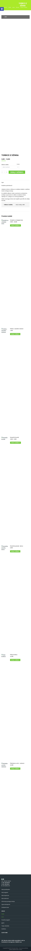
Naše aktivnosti (5, 898)
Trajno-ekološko (5, 926)
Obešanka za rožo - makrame (17, 763)
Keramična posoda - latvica (16, 546)
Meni (6, 16)
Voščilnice (3, 929)
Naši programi (4, 892)
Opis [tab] (2, 182)
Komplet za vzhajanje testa (16, 220)
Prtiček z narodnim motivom (16, 328)
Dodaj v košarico (16, 172)
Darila (2, 914)
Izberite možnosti (15, 225)
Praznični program (5, 920)
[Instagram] (9, 938)
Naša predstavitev (5, 889)
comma (20, 949)
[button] (2, 9)
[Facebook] (3, 938)
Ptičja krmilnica (13, 654)
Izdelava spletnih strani (13, 949)
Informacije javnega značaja (8, 901)
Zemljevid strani (5, 907)
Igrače (2, 923)
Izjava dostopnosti (5, 904)
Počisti (18, 164)
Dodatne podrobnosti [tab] (6, 185)
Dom (2, 917)
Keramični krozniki (14, 437)
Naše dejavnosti (5, 895)
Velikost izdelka (5, 164)
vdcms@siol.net (6, 885)
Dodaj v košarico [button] (15, 334)
